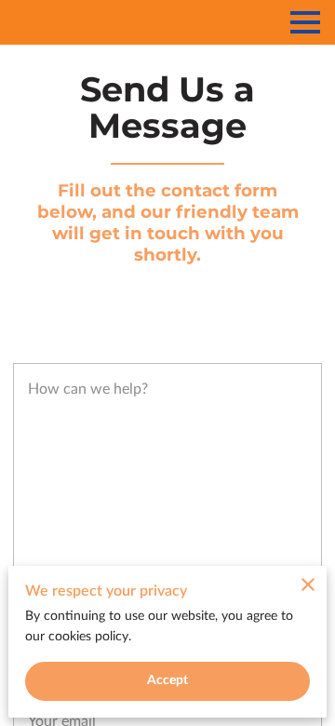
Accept (168, 680)
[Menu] (305, 22)
